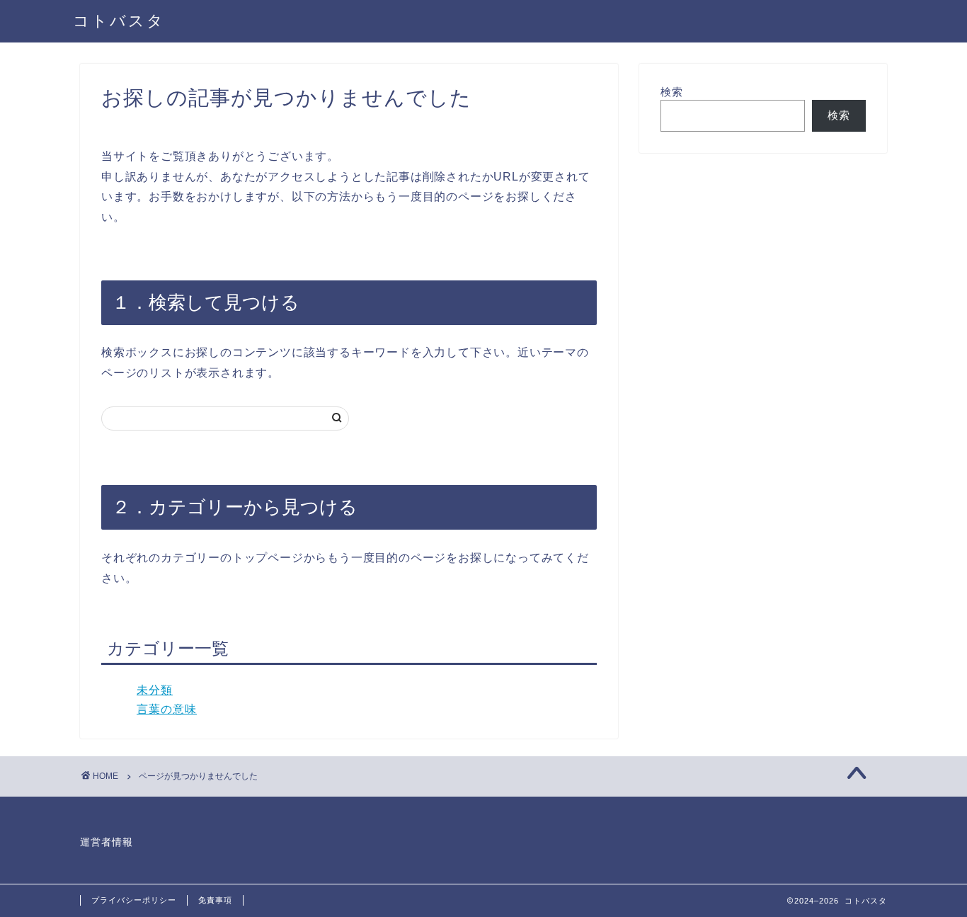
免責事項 (215, 900)
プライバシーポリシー (133, 900)
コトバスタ (119, 20)
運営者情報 (106, 842)
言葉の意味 (167, 709)
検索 (671, 92)
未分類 (155, 690)
